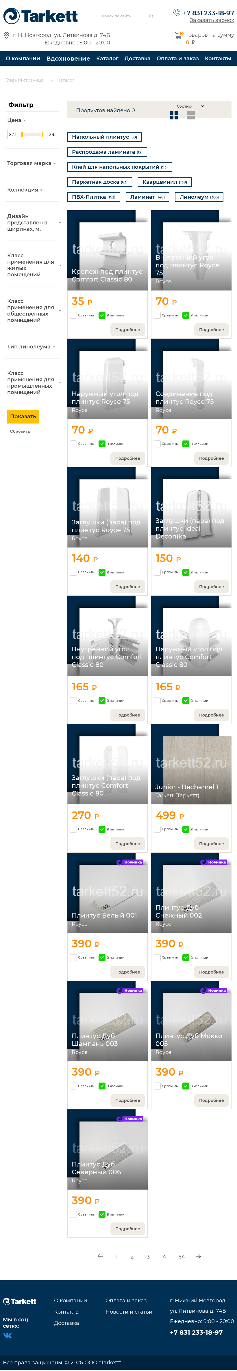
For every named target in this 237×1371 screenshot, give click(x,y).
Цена (14, 120)
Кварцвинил (164, 182)
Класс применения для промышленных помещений (30, 382)
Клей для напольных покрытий (120, 167)
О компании (23, 58)
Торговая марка (29, 163)
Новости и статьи (128, 1312)
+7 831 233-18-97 (208, 13)
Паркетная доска (99, 182)
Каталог (107, 58)
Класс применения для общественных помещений (30, 310)
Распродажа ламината (107, 152)
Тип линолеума (29, 347)
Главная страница (25, 80)
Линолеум (199, 197)
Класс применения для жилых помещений (30, 265)
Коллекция (22, 190)
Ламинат (147, 197)
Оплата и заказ (178, 58)
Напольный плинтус (104, 137)
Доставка (138, 58)
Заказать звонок (212, 20)
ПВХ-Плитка (93, 197)
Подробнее (127, 329)
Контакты (218, 58)
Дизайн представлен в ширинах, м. (27, 222)
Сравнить (86, 315)
